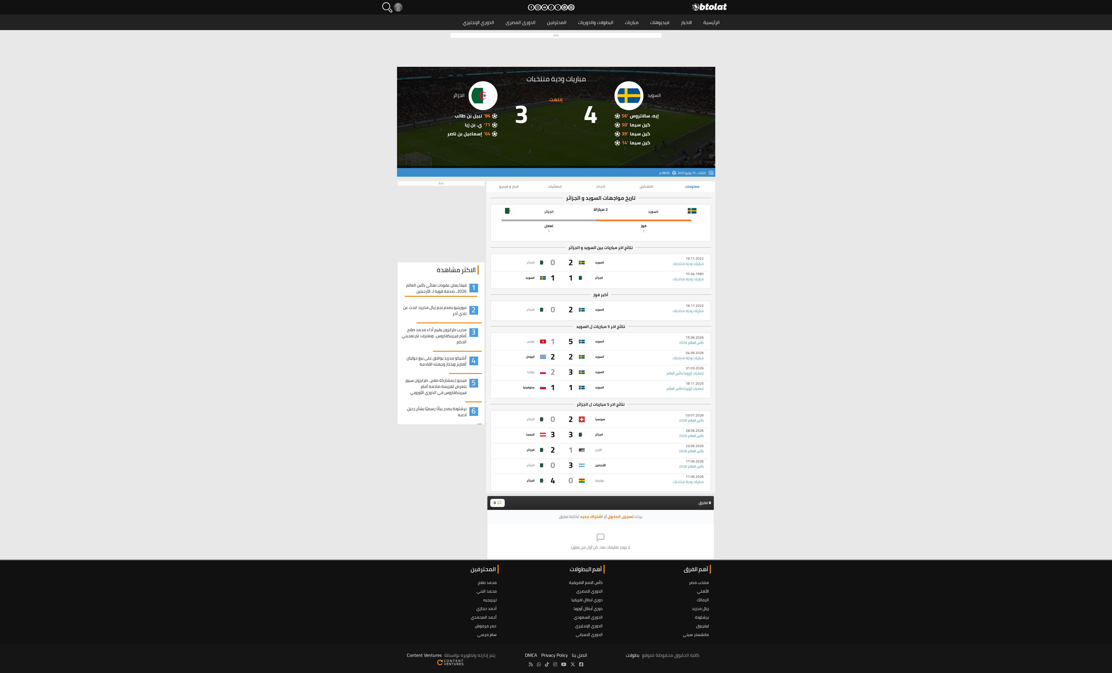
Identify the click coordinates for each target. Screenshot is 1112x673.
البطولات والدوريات (595, 22)
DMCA (531, 655)
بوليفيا (599, 480)
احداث (600, 186)
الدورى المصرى (520, 22)
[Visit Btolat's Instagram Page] (555, 664)
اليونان (530, 356)
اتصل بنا (579, 655)
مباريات (632, 22)
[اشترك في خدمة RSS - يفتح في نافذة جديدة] (571, 7)
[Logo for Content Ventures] (450, 662)
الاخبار (686, 22)
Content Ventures (424, 655)
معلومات (692, 186)
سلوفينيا (529, 387)
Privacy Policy (554, 655)
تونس (531, 341)
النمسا (530, 434)
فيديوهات (659, 22)
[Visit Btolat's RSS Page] (531, 664)
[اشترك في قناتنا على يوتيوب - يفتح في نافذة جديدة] (544, 7)
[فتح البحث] (387, 7)
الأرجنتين (600, 465)
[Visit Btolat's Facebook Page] (581, 664)
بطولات (632, 655)
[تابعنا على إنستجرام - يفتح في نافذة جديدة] (538, 7)
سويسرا (600, 419)
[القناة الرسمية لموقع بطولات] (539, 664)
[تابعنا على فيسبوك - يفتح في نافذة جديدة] (531, 7)
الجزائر (531, 262)
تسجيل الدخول (621, 516)
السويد (599, 262)
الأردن (598, 450)
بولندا (531, 372)
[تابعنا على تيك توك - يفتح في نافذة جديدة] (551, 7)
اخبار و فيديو (509, 186)
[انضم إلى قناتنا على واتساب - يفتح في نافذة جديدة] (564, 7)
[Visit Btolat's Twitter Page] (572, 664)
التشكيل (646, 186)
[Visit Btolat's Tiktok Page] (547, 664)
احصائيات (555, 186)
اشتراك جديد (591, 516)
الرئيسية (711, 22)
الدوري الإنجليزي (478, 22)
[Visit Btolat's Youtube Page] (563, 664)
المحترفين (556, 22)
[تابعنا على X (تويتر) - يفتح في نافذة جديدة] (558, 7)
